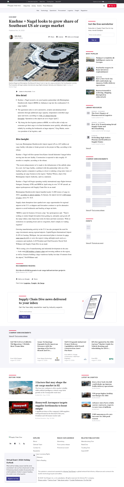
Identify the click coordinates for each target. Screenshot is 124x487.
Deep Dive (27, 6)
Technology (44, 10)
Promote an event (97, 243)
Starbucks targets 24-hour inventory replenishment (104, 70)
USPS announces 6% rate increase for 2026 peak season (102, 416)
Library (34, 6)
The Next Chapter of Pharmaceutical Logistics (102, 114)
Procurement (62, 10)
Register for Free (13, 478)
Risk (38, 10)
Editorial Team (37, 444)
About (35, 441)
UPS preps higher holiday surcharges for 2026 (102, 394)
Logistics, (27, 283)
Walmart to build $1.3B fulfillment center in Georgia (105, 60)
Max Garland (21, 272)
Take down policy (63, 480)
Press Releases (48, 6)
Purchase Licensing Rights (41, 454)
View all (88, 148)
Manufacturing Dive (33, 1)
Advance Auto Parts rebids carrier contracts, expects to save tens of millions (103, 405)
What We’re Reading (39, 460)
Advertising (60, 441)
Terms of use (52, 480)
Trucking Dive (50, 1)
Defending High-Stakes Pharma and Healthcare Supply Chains (101, 140)
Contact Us (36, 448)
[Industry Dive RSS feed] (24, 444)
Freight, (34, 283)
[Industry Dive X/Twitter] (19, 444)
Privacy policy (42, 480)
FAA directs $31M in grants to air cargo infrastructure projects (40, 270)
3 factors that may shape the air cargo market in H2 (50, 384)
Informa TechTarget (69, 471)
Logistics (70, 10)
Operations (53, 10)
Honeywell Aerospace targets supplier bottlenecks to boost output (51, 405)
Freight (77, 10)
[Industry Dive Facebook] (15, 444)
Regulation (84, 10)
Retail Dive (42, 1)
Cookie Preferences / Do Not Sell (80, 480)
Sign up (113, 5)
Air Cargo (41, 283)
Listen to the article (27, 91)
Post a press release (98, 210)
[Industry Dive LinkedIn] (10, 444)
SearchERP (58, 1)
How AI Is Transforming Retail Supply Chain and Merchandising (104, 126)
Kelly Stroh (18, 36)
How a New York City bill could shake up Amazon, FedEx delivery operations (105, 82)
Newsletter (36, 451)
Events (39, 6)
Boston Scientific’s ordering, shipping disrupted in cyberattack (103, 94)
